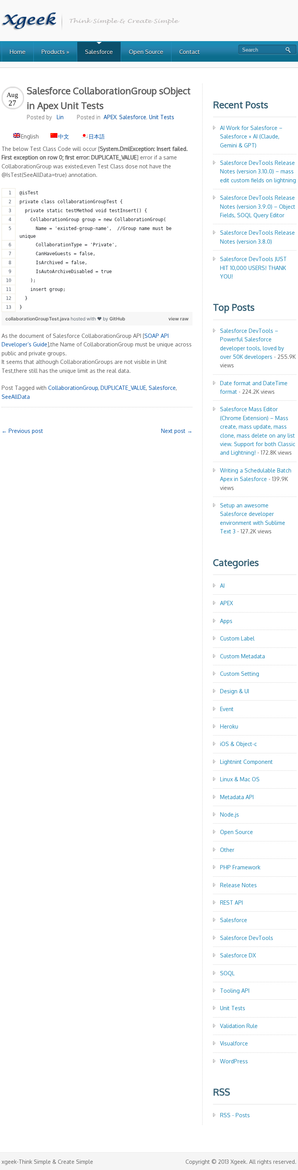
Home (18, 51)
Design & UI (234, 691)
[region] (97, 250)
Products (55, 51)
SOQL (227, 973)
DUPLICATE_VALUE (123, 387)
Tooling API (234, 990)
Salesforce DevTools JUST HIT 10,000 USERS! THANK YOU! (253, 268)
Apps (226, 621)
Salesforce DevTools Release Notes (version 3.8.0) (257, 236)
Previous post (22, 431)
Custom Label (237, 638)
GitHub (117, 319)
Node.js (229, 814)
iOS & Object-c (238, 744)
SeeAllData (16, 396)
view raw (178, 319)
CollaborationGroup (73, 387)
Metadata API (237, 797)
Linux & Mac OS (240, 779)
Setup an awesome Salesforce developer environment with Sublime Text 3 (252, 518)
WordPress (234, 1061)
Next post (176, 431)
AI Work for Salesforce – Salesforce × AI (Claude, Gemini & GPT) (251, 137)
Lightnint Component (246, 761)
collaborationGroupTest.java (38, 319)
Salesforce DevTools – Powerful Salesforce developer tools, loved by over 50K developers (252, 343)
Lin (60, 117)
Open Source (146, 51)
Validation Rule (239, 1026)
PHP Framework (240, 867)
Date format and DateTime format (254, 387)
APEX (110, 117)
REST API (231, 902)
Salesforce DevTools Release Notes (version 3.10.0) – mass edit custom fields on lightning (258, 171)
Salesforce (99, 51)
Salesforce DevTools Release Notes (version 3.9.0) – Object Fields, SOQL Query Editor (257, 206)
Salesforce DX (238, 955)
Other (227, 849)
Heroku (229, 726)
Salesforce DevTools (246, 938)
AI (222, 585)
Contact (189, 51)
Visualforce (234, 1043)
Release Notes (238, 885)
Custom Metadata (242, 656)
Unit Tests (161, 117)
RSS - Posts (235, 1115)
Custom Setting (239, 673)
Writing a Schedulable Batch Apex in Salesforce (255, 474)
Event (227, 709)
